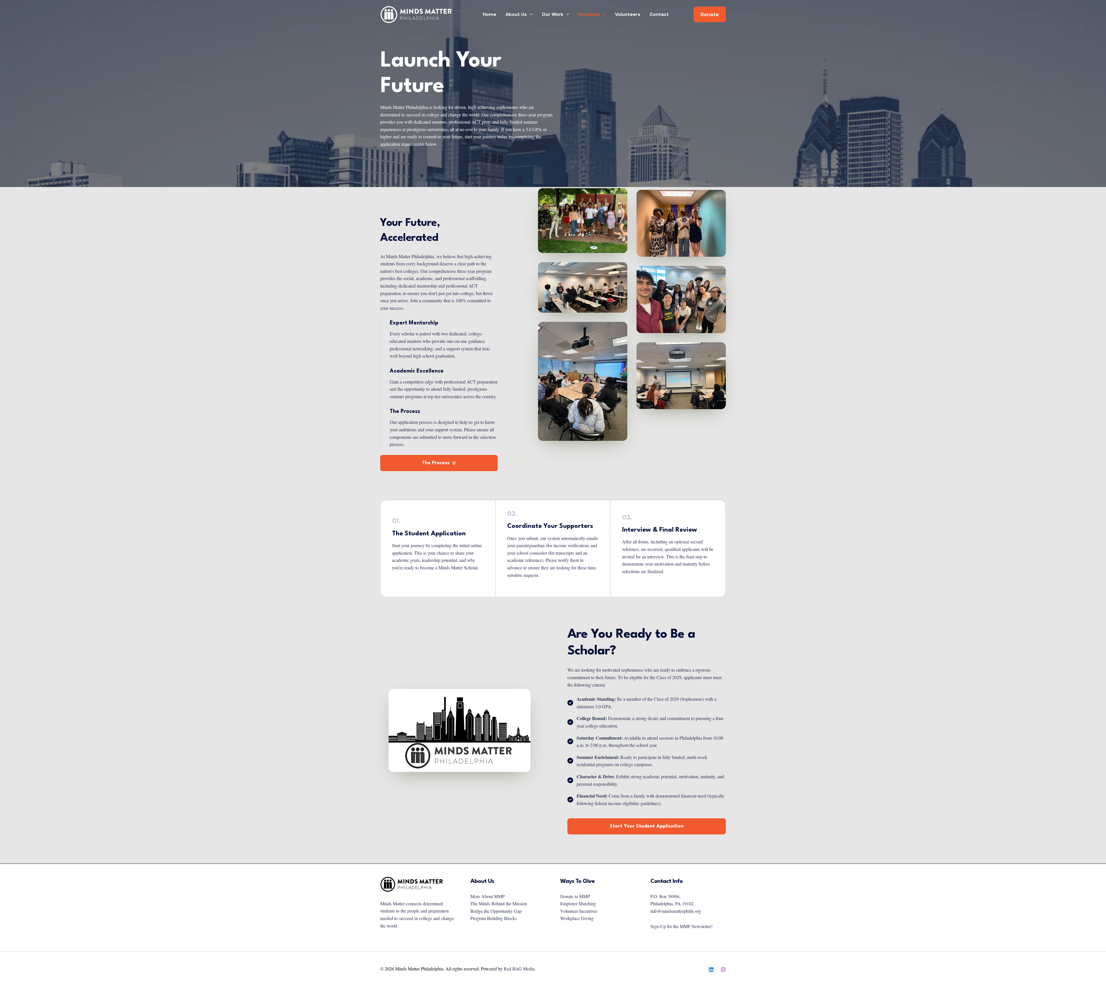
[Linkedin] (711, 969)
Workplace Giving (577, 918)
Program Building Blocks (493, 918)
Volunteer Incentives (578, 911)
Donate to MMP (575, 896)
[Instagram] (723, 969)
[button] (530, 14)
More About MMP (487, 896)
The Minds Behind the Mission (498, 903)
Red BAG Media (519, 969)
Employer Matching (578, 903)
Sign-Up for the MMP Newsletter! (681, 926)
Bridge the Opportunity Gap (496, 911)
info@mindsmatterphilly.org (675, 911)
